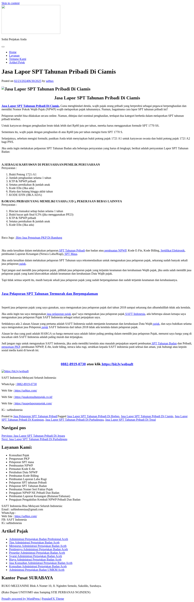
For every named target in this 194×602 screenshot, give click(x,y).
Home (12, 52)
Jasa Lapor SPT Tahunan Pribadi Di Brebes (93, 416)
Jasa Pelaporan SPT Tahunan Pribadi (35, 416)
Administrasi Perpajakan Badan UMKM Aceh (36, 569)
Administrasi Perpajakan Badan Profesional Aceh (38, 539)
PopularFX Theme (53, 598)
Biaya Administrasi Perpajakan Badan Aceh (35, 559)
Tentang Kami (17, 59)
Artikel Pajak (17, 62)
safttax (50, 81)
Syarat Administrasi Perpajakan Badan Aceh (35, 556)
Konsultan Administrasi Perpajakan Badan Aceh (38, 566)
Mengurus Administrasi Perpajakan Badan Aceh (37, 545)
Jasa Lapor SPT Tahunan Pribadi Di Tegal (130, 419)
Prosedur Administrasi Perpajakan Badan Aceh (37, 552)
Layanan (14, 55)
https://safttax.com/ (26, 516)
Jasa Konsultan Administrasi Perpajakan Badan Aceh (40, 563)
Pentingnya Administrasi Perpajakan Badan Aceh (38, 549)
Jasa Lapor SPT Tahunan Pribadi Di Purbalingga (74, 419)
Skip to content (11, 3)
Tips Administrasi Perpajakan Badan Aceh (34, 542)
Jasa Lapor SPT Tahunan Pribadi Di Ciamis (147, 416)
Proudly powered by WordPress (21, 598)
